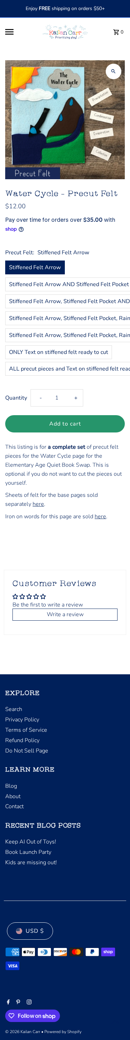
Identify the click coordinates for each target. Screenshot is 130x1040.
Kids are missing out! (31, 862)
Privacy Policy (22, 719)
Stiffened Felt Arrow (35, 267)
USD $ (35, 931)
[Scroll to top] (115, 1022)
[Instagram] (28, 1003)
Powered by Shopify (62, 1031)
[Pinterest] (17, 1003)
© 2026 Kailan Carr (23, 1031)
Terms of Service (26, 730)
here (38, 504)
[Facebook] (7, 1003)
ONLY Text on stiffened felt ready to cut (58, 352)
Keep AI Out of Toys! (30, 842)
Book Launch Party (28, 852)
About (12, 796)
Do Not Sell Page (26, 751)
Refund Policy (22, 740)
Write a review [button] (65, 614)
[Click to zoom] (113, 71)
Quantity (16, 398)
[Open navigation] (19, 31)
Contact (14, 806)
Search (13, 709)
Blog (11, 786)
